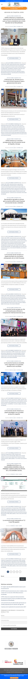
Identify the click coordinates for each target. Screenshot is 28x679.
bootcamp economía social (6, 125)
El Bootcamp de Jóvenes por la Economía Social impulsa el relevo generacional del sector (14, 81)
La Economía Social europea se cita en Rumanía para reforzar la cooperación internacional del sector (14, 311)
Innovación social (21, 130)
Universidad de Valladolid (6, 74)
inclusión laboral (10, 512)
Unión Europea (6, 303)
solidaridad (18, 71)
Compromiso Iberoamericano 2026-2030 (17, 238)
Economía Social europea (16, 186)
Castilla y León (3, 399)
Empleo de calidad (14, 298)
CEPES (8, 64)
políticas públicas (13, 191)
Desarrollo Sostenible (5, 185)
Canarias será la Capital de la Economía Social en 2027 (13, 606)
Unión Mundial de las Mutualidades (18, 72)
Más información (14, 677)
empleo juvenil (21, 126)
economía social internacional (15, 242)
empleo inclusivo (4, 356)
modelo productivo (4, 458)
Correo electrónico (5, 620)
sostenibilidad (10, 403)
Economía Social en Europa (12, 65)
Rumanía (23, 356)
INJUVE (16, 130)
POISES (7, 513)
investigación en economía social (11, 67)
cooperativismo (22, 64)
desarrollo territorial (5, 240)
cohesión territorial (13, 184)
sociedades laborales (5, 192)
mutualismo (15, 68)
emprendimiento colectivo (6, 128)
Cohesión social (12, 295)
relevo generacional (23, 133)
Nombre (2, 615)
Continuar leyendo (14, 58)
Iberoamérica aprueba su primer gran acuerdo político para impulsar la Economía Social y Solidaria (14, 201)
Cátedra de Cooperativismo (6, 351)
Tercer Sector (17, 458)
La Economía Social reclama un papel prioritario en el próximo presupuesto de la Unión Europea (14, 256)
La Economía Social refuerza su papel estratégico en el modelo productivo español (14, 412)
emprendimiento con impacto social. (18, 128)
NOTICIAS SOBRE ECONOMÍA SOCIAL (13, 62)
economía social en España (6, 186)
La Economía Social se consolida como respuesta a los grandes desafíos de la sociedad (14, 364)
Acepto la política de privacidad (9, 625)
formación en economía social (9, 130)
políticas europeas (16, 301)
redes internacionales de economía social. (9, 69)
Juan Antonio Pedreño (21, 67)
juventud (13, 132)
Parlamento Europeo (9, 301)
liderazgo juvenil (18, 132)
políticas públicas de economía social (20, 246)
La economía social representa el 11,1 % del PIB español (14, 521)
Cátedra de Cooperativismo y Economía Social (9, 508)
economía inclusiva (13, 185)
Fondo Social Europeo (22, 298)
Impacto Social (3, 189)
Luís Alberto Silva (4, 68)
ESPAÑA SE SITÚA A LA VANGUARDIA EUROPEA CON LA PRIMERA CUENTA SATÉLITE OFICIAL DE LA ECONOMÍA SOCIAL (14, 468)
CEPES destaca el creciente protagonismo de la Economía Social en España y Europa (14, 142)
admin (20, 474)
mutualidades (10, 68)
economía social (4, 65)
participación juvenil (15, 133)
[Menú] (2, 4)
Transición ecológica (17, 403)
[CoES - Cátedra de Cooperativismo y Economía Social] (14, 4)
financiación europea (19, 510)
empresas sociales (21, 457)
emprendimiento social (5, 129)
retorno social (18, 513)
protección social (21, 68)
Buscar (2, 576)
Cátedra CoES (20, 26)
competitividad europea (20, 295)
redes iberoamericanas (5, 247)
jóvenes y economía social (6, 132)
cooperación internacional (14, 64)
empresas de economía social (15, 129)
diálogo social (18, 455)
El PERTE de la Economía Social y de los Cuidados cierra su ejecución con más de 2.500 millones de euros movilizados (14, 592)
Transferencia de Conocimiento (15, 192)
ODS (11, 246)
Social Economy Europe (11, 71)
